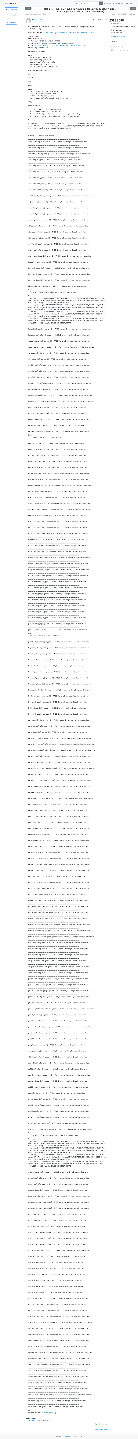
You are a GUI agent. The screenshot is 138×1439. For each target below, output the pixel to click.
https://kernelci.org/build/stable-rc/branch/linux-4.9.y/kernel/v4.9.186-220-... (70, 33)
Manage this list (111, 3)
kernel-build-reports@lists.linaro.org (123, 26)
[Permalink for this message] (106, 1424)
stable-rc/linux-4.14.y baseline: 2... (124, 14)
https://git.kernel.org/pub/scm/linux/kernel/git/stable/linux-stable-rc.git (59, 45)
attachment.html (31, 1420)
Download (12, 23)
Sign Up (131, 3)
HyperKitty (68, 1436)
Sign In (122, 3)
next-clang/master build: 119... (35, 14)
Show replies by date (100, 1430)
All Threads (12, 15)
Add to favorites (119, 36)
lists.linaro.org (11, 3)
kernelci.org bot (38, 19)
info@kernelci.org (50, 1413)
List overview (12, 9)
